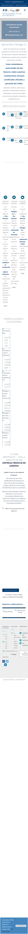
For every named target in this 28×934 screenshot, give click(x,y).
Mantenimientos (24, 640)
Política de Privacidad (16, 597)
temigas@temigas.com (17, 1)
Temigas (13, 654)
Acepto (18, 925)
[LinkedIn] (5, 664)
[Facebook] (3, 661)
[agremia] (14, 508)
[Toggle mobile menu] (25, 10)
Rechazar (23, 925)
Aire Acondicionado (24, 644)
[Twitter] (7, 661)
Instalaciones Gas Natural (24, 635)
